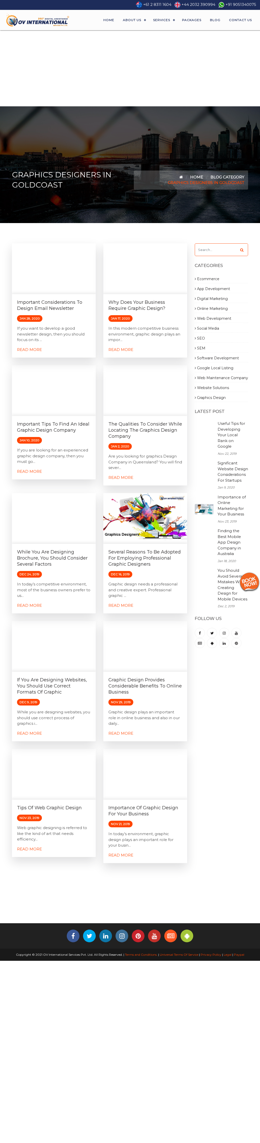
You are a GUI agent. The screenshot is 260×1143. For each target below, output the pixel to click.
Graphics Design (211, 397)
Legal (228, 954)
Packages (191, 20)
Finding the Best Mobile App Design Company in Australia (229, 542)
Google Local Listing (214, 368)
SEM (200, 348)
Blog (215, 20)
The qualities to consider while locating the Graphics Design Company (145, 430)
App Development (213, 289)
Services (161, 20)
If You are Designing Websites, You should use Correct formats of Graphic (52, 686)
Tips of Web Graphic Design (49, 808)
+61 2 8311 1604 (157, 4)
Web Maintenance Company (222, 378)
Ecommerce (207, 279)
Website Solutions (212, 387)
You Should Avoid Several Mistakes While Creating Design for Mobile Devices (232, 584)
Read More (29, 349)
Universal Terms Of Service (179, 954)
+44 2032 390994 (198, 4)
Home (108, 20)
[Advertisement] (130, 68)
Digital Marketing (212, 298)
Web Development (213, 318)
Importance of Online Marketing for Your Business (232, 506)
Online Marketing (212, 308)
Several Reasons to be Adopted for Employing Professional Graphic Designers (144, 558)
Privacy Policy (211, 954)
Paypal (239, 954)
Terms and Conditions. (140, 954)
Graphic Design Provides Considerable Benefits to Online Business (145, 686)
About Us (132, 20)
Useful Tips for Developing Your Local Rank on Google (231, 435)
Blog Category (227, 177)
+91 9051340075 (240, 4)
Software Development (217, 358)
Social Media (207, 328)
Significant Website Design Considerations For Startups (233, 472)
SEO (200, 338)
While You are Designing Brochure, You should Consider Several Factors (52, 558)
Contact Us (240, 20)
